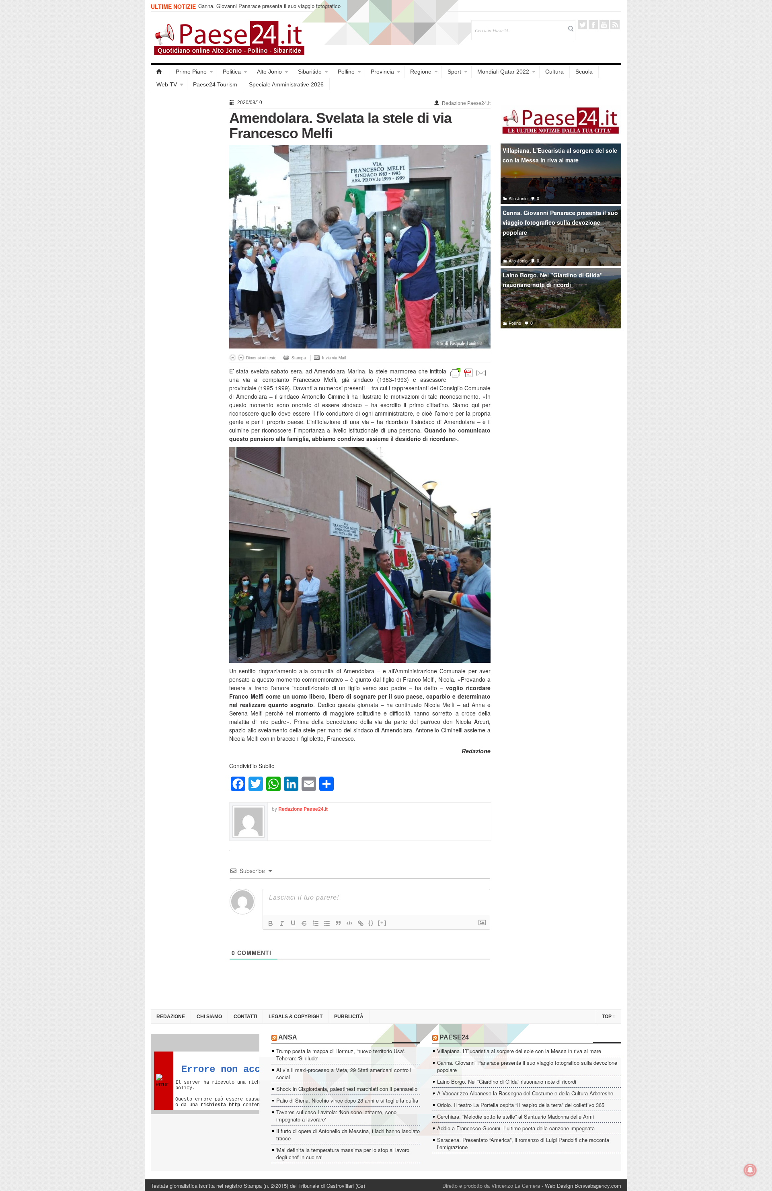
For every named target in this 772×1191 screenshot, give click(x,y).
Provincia (382, 71)
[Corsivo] (281, 923)
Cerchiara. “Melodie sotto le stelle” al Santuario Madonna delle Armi (515, 1116)
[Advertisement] (186, 217)
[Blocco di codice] (349, 923)
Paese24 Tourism (215, 84)
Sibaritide (310, 71)
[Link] (360, 923)
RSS (615, 24)
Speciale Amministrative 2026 (286, 84)
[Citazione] (338, 923)
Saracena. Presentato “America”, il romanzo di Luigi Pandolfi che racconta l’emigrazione (523, 1143)
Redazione (170, 1016)
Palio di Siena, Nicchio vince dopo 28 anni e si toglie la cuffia (347, 1100)
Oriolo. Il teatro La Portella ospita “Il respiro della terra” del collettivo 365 (520, 1105)
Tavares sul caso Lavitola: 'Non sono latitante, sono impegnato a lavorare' (336, 1115)
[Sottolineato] (293, 923)
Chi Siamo (209, 1016)
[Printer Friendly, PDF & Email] (468, 372)
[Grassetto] (270, 923)
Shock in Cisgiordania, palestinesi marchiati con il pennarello (346, 1089)
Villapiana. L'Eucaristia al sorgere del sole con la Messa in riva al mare (560, 155)
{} (371, 923)
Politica (232, 71)
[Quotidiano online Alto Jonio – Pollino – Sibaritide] (160, 71)
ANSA (287, 1037)
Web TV (166, 84)
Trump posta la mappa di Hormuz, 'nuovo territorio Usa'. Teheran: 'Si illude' (340, 1054)
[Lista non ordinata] (327, 923)
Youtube (604, 24)
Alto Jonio (269, 71)
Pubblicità (348, 1016)
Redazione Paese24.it (466, 103)
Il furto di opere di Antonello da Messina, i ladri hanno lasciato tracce (348, 1134)
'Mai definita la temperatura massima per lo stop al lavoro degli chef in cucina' (342, 1153)
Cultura (554, 71)
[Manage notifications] (750, 1170)
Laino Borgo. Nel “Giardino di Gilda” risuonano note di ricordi (506, 1081)
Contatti (245, 1016)
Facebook (593, 24)
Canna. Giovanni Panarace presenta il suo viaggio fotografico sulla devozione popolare (269, 9)
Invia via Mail (334, 358)
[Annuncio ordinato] (315, 923)
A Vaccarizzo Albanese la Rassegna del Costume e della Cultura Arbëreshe (525, 1093)
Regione (420, 71)
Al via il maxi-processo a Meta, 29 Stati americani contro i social (343, 1073)
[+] (382, 923)
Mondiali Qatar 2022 (503, 71)
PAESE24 (454, 1037)
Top (608, 1016)
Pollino (346, 71)
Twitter (582, 24)
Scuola (584, 71)
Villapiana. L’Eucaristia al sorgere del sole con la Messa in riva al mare (519, 1051)
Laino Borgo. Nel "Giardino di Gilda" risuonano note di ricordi (553, 280)
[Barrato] (304, 923)
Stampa (299, 358)
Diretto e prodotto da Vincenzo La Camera (491, 1185)
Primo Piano (191, 71)
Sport (454, 71)
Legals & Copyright (295, 1016)
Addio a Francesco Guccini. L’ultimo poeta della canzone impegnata (516, 1128)
